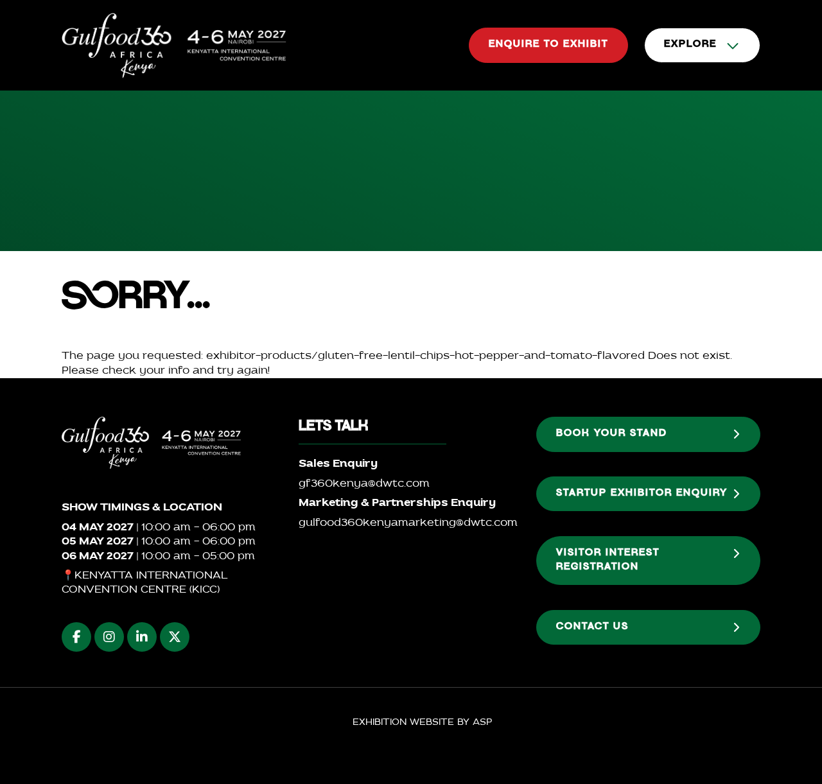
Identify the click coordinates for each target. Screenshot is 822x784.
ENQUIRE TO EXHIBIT (548, 45)
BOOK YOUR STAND (611, 434)
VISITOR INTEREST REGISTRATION (608, 560)
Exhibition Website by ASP (422, 722)
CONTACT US (592, 627)
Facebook (76, 637)
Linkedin (142, 637)
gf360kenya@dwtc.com (364, 484)
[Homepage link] (174, 45)
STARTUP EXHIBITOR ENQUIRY (642, 494)
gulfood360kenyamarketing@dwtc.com (408, 523)
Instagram (109, 637)
